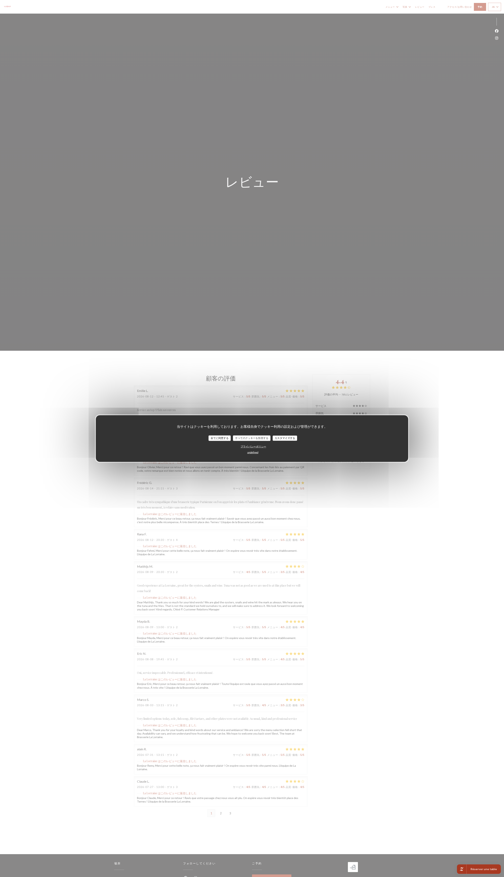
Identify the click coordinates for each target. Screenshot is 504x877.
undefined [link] (252, 452)
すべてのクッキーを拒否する (251, 437)
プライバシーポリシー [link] (253, 446)
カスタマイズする (285, 437)
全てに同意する (220, 437)
